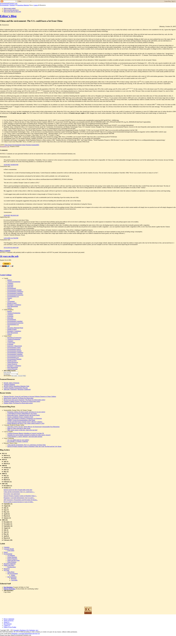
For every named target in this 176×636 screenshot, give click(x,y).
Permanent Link (4, 146)
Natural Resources (12, 362)
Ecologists (10, 285)
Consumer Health (9, 549)
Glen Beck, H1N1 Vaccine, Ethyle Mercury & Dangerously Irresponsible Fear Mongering (33, 426)
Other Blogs (10, 572)
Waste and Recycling (13, 560)
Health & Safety (12, 303)
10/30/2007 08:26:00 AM (11, 215)
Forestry (9, 298)
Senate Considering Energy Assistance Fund (20, 417)
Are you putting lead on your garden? (18, 440)
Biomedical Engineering (14, 337)
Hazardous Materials (23, 5)
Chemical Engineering (13, 281)
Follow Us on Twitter (10, 627)
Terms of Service (8, 620)
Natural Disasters (12, 558)
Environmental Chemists (14, 290)
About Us (6, 622)
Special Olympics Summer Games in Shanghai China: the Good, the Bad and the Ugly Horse (34, 446)
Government (11, 301)
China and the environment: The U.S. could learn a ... (19, 492)
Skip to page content (9, 8)
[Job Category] (11, 374)
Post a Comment (5, 250)
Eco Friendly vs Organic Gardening (17, 441)
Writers (13, 575)
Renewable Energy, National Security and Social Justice (23, 415)
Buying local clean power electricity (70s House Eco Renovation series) (24, 400)
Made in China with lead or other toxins (18, 428)
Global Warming (26, 145)
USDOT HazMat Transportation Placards (16, 388)
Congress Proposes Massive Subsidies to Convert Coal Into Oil (25, 433)
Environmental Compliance (15, 291)
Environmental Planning (14, 359)
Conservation (11, 342)
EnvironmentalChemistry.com (8, 3)
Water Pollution (11, 562)
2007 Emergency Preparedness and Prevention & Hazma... (21, 500)
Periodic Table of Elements (11, 383)
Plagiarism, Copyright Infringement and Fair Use (25, 633)
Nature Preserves (12, 364)
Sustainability (35, 145)
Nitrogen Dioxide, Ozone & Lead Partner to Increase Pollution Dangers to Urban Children (30, 396)
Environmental (4, 5)
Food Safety (10, 550)
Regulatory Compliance (14, 304)
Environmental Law (13, 296)
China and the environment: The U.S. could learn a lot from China (26, 445)
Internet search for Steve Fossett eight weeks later (18, 489)
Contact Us (7, 625)
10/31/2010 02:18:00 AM (11, 247)
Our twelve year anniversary (12, 494)
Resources (7, 568)
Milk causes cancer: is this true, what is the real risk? (22, 430)
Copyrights (14, 580)
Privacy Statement (9, 619)
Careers (35, 5)
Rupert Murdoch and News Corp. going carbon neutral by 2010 (25, 423)
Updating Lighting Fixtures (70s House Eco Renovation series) (22, 401)
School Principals (12, 369)
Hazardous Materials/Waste (15, 328)
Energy (10, 145)
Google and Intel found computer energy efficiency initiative (24, 422)
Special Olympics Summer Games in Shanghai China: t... (20, 496)
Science (9, 308)
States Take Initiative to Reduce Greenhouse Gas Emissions (24, 418)
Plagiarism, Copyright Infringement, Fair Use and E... (19, 498)
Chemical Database (9, 384)
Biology (9, 280)
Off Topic (6, 570)
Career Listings (5, 275)
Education (10, 286)
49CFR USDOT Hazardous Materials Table (16, 386)
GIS (8, 300)
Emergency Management (14, 346)
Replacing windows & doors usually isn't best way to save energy (26, 412)
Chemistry (12, 5)
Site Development (12, 573)
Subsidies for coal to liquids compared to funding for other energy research (28, 435)
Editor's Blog (8, 16)
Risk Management (12, 306)
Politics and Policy (9, 565)
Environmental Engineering (15, 295)
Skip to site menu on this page (12, 11)
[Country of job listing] (21, 375)
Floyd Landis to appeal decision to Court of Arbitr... (19, 502)
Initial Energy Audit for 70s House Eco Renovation (18, 398)
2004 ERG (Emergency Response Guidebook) (17, 389)
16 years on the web (9, 256)
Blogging (13, 578)
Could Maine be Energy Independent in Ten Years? (22, 413)
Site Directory (8, 624)
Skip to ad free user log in (11, 10)
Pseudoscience (11, 567)
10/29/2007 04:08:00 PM (11, 164)
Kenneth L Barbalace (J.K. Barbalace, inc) (26, 630)
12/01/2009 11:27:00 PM (11, 238)
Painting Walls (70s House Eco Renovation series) (18, 403)
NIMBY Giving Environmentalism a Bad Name (21, 420)
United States (7, 336)
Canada (6, 278)
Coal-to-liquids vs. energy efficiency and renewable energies (24, 436)
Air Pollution (11, 555)
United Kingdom (8, 309)
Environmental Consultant (14, 293)
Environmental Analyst (14, 349)
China (6, 145)
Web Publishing (11, 577)
